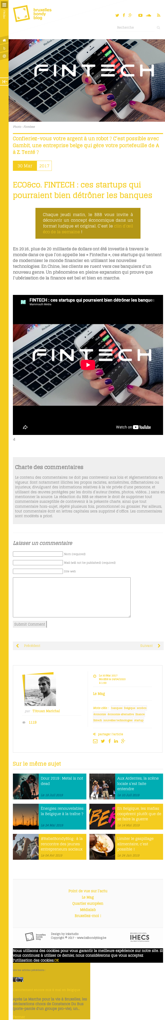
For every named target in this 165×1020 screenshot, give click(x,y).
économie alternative (121, 714)
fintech (97, 720)
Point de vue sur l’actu (88, 891)
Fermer (19, 1017)
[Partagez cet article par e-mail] (96, 741)
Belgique (129, 708)
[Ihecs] (139, 940)
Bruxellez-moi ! (88, 916)
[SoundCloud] (149, 15)
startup (139, 720)
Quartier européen (87, 903)
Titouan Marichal (46, 711)
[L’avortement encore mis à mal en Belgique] (18, 981)
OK (56, 960)
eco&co (142, 708)
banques (116, 708)
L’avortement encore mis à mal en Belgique (46, 989)
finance (140, 714)
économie (99, 714)
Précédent (31, 646)
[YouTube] (140, 15)
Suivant (146, 646)
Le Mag (88, 897)
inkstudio (72, 933)
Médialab (88, 910)
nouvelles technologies (118, 720)
